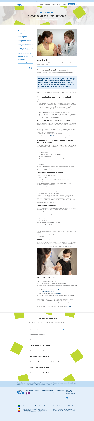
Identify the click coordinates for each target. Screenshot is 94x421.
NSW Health (68, 306)
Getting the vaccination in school (24, 53)
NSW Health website (53, 135)
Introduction (20, 33)
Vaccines (56, 19)
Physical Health (45, 393)
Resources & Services (70, 393)
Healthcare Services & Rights (47, 390)
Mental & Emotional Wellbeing (48, 392)
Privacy (36, 393)
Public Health (51, 19)
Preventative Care (45, 19)
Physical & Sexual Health (47, 12)
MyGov (58, 289)
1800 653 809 (58, 293)
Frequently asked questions (23, 64)
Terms (36, 392)
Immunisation (38, 19)
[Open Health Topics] (50, 4)
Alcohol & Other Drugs (60, 392)
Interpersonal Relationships (69, 391)
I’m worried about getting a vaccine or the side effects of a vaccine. (24, 49)
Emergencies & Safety (60, 390)
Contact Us (68, 395)
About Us (37, 390)
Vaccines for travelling (22, 62)
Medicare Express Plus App (48, 291)
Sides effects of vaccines (23, 56)
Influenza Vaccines (21, 59)
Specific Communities (60, 393)
